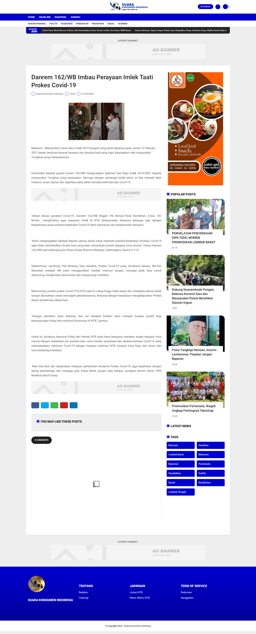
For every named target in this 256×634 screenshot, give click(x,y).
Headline (45, 17)
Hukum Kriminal (37, 23)
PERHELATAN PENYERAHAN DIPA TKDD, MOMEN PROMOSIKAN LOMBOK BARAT (193, 237)
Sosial (111, 23)
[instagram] (37, 7)
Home (31, 17)
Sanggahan (187, 597)
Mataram (204, 454)
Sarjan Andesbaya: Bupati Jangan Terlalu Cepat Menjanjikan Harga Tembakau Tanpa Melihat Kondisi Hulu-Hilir (169, 30)
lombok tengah (177, 491)
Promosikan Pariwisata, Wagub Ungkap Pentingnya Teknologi (194, 408)
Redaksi (83, 592)
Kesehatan (66, 23)
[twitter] (32, 7)
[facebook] (27, 7)
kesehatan (205, 482)
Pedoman (186, 592)
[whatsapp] (54, 405)
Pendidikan (82, 23)
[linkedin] (73, 405)
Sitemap (205, 6)
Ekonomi (122, 23)
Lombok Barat (176, 454)
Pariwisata (98, 23)
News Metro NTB (140, 597)
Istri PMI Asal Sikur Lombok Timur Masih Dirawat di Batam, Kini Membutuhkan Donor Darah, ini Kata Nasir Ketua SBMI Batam (64, 30)
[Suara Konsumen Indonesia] (128, 11)
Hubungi (83, 597)
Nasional (61, 17)
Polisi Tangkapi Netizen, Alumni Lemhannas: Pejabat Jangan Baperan (194, 354)
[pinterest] (64, 405)
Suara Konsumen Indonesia (137, 626)
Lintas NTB (136, 592)
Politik (53, 23)
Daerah (75, 17)
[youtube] (41, 7)
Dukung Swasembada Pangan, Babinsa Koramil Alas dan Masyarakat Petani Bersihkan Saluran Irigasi (193, 296)
